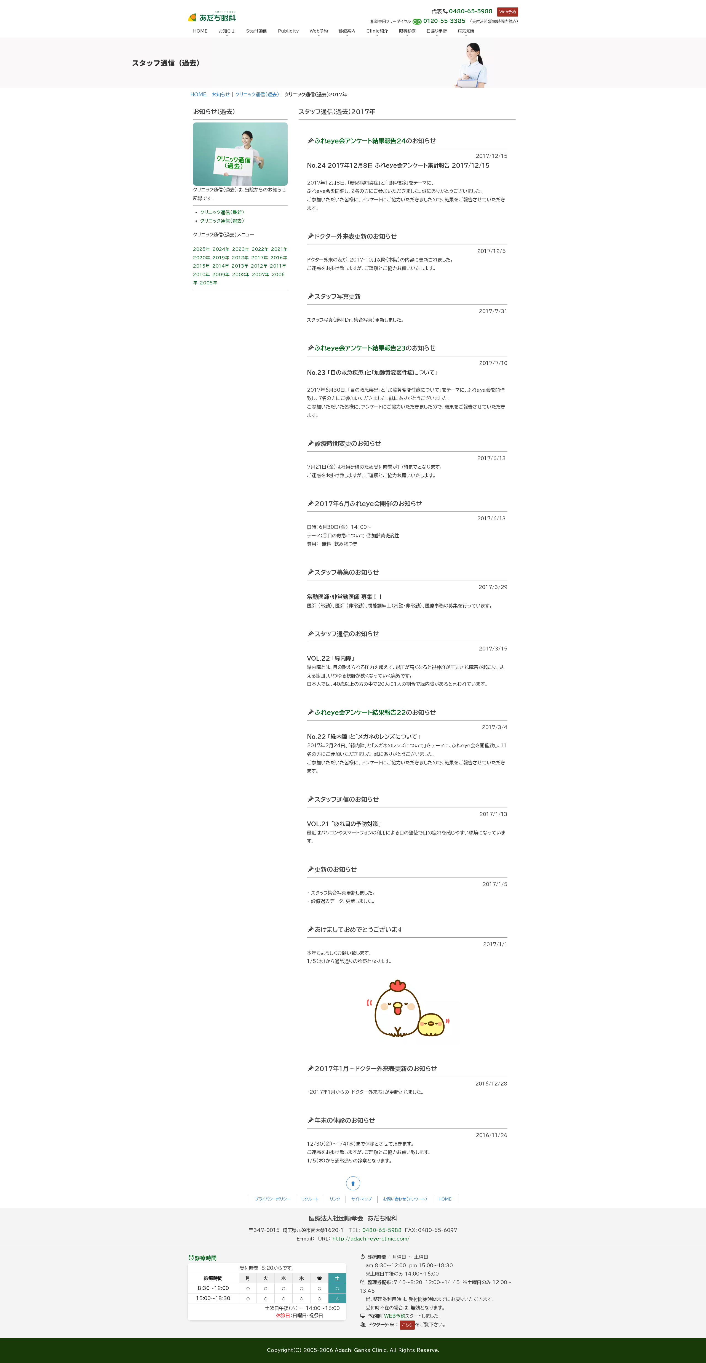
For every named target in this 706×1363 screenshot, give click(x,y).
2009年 (220, 275)
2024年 (221, 249)
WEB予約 (394, 1316)
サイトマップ (361, 1199)
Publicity (288, 31)
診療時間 (206, 1258)
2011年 (278, 266)
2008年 (240, 275)
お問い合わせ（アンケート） (405, 1199)
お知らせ (227, 31)
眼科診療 (407, 31)
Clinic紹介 (377, 31)
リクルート (310, 1199)
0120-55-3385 (444, 20)
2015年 (201, 266)
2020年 (201, 258)
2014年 (220, 266)
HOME (200, 31)
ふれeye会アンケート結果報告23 (360, 348)
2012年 (259, 266)
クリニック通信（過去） (257, 94)
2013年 (240, 266)
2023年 (240, 249)
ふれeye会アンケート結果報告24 (360, 141)
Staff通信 (256, 31)
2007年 (260, 275)
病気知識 (466, 31)
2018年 (240, 258)
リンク (335, 1199)
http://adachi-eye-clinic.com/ (371, 1238)
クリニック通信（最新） (222, 212)
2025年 (201, 249)
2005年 (208, 283)
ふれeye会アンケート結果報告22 (360, 712)
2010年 (201, 275)
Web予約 (507, 12)
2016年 (279, 258)
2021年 (279, 249)
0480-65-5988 (471, 11)
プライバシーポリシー (272, 1199)
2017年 (259, 258)
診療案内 (347, 31)
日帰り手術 (437, 31)
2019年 (221, 258)
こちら (407, 1325)
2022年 (260, 249)
